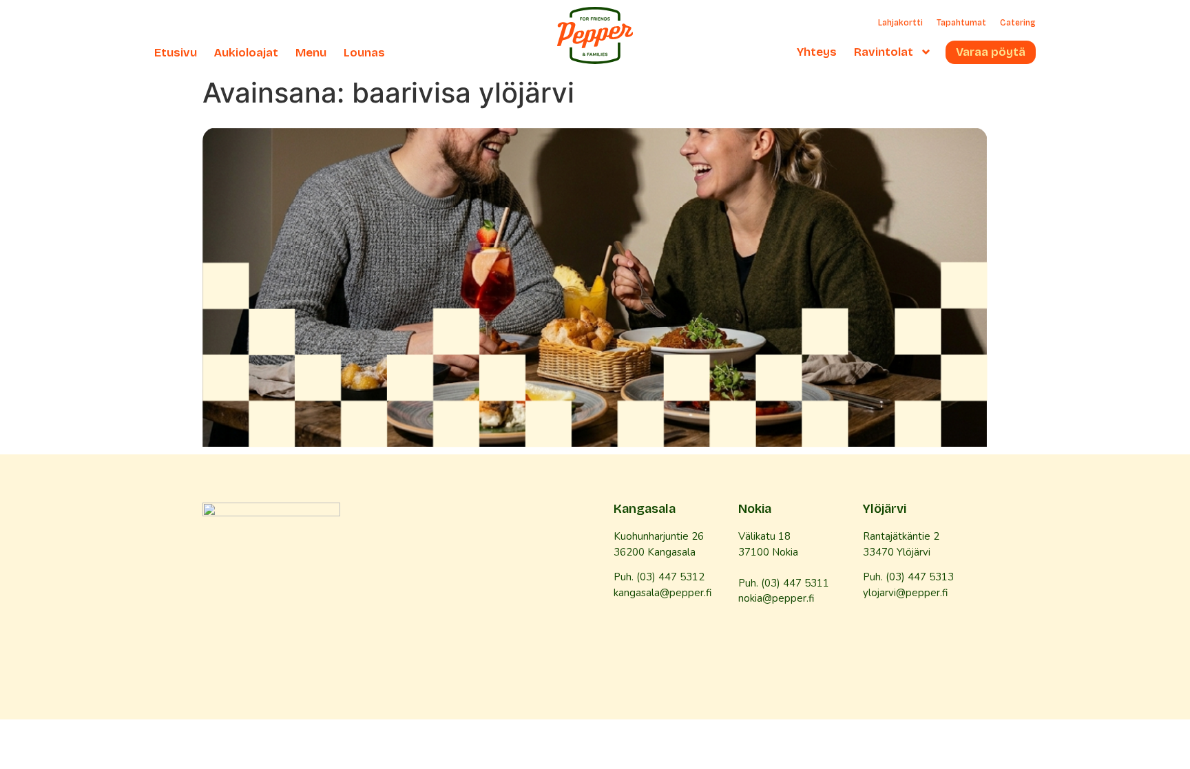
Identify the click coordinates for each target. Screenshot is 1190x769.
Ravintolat (883, 52)
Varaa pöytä (990, 52)
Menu (310, 53)
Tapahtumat (961, 23)
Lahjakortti (900, 23)
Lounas (364, 53)
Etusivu (175, 53)
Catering (1018, 23)
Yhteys (817, 52)
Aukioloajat (246, 53)
